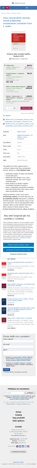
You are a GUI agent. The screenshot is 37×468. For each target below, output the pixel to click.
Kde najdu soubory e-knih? (12, 80)
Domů (3, 13)
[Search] (7, 8)
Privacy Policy (10, 404)
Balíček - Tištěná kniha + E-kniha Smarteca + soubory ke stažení (19, 98)
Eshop (8, 13)
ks (14, 108)
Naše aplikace (18, 421)
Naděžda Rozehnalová (23, 135)
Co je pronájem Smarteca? (12, 91)
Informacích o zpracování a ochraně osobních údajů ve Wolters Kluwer (18, 359)
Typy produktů (18, 418)
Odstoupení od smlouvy (19, 451)
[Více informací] (11, 75)
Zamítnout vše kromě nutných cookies (18, 250)
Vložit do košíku (26, 108)
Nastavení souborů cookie (18, 254)
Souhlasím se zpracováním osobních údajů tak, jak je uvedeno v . (19, 359)
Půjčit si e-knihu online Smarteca (19, 87)
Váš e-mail (6, 344)
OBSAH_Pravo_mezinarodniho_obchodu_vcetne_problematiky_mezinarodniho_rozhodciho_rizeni (19, 120)
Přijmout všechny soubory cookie (18, 244)
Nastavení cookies (18, 462)
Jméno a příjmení (8, 339)
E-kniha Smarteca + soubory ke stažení (19, 74)
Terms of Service (22, 404)
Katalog (14, 13)
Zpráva (5, 350)
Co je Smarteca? (10, 78)
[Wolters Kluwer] (18, 3)
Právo (19, 13)
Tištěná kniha (19, 65)
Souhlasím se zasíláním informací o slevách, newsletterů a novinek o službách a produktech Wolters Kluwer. (19, 364)
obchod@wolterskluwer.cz (18, 435)
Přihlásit (30, 393)
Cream (34, 464)
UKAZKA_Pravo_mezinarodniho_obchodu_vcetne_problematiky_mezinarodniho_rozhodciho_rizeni (19, 125)
